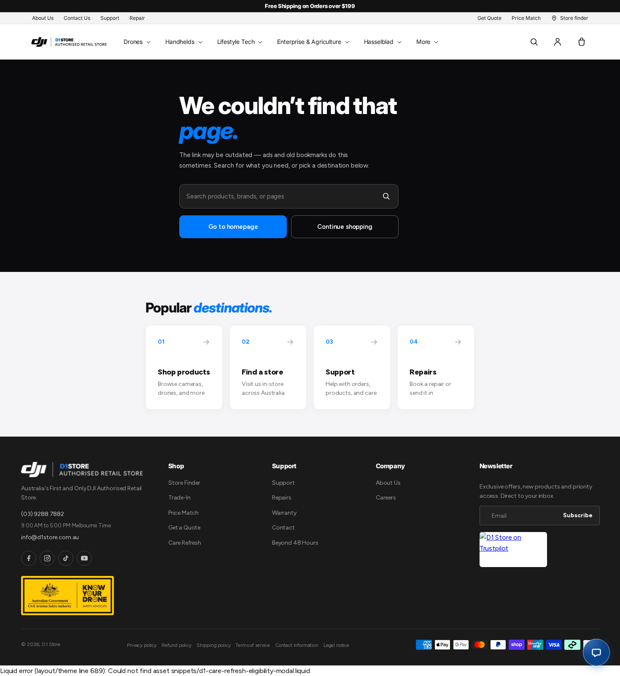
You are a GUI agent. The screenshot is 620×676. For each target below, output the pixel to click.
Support (283, 482)
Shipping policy (214, 645)
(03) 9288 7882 (42, 514)
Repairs (281, 497)
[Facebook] (28, 558)
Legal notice (336, 645)
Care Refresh (184, 542)
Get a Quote (184, 527)
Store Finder (184, 482)
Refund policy (176, 645)
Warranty (284, 512)
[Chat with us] (596, 652)
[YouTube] (84, 558)
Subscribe (578, 515)
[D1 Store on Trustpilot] (513, 549)
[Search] (386, 196)
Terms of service (252, 645)
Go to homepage (233, 227)
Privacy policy (141, 645)
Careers (386, 497)
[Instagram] (47, 558)
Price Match (183, 512)
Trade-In (179, 497)
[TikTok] (65, 558)
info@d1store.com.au (50, 537)
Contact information (296, 645)
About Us (388, 482)
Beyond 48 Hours (295, 542)
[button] (136, 42)
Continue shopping (344, 227)
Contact (283, 527)
